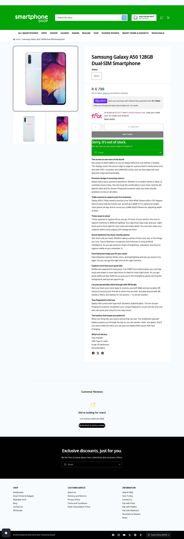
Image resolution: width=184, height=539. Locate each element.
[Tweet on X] (98, 353)
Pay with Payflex (129, 507)
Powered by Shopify (48, 535)
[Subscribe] (119, 464)
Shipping (106, 93)
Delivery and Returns (77, 496)
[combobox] (91, 17)
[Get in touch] (161, 17)
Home (18, 39)
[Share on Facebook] (93, 353)
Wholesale (17, 510)
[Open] (6, 533)
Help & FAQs (127, 492)
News (124, 518)
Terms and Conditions (77, 503)
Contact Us (18, 507)
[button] (168, 17)
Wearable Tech (19, 499)
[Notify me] (160, 152)
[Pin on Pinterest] (102, 353)
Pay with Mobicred (130, 510)
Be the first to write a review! (92, 425)
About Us (72, 492)
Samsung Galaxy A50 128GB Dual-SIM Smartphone (43, 39)
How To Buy (127, 496)
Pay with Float (128, 503)
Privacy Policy (74, 499)
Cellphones (18, 492)
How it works (109, 119)
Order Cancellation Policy (79, 507)
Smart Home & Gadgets (23, 496)
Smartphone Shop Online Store (29, 535)
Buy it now (127, 134)
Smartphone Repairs (131, 514)
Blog (15, 503)
